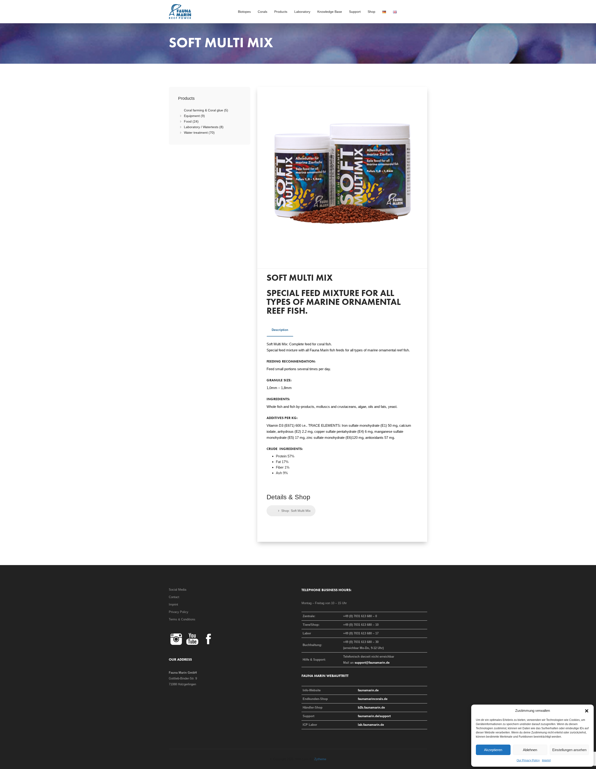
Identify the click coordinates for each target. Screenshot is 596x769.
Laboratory (302, 11)
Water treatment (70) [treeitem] (199, 132)
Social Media (177, 589)
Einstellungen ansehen (569, 750)
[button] (586, 710)
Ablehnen (530, 750)
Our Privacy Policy (528, 760)
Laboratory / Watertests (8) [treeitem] (204, 127)
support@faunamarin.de (372, 662)
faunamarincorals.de (372, 699)
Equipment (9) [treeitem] (194, 116)
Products (280, 11)
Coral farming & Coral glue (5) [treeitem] (206, 110)
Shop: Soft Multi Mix (294, 510)
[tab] (280, 331)
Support (355, 11)
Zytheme (320, 759)
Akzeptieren (493, 750)
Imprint (546, 760)
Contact (174, 597)
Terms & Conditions (182, 619)
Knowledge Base (329, 11)
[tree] (209, 121)
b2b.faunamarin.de (371, 707)
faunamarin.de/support (374, 716)
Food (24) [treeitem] (191, 121)
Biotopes (244, 11)
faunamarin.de (368, 690)
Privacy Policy (178, 612)
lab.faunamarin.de (371, 724)
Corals (262, 11)
